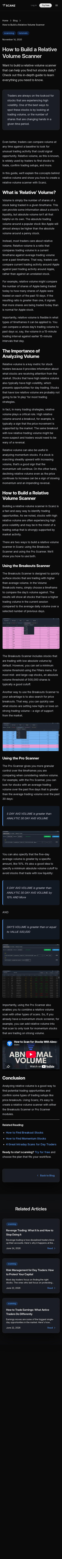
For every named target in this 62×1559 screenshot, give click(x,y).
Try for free (42, 1152)
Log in (34, 5)
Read (50, 1248)
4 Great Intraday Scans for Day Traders (31, 1144)
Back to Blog (47, 1175)
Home (5, 20)
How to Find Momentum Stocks (26, 1138)
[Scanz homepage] (8, 5)
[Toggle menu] (57, 5)
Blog (15, 20)
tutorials (23, 33)
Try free (45, 5)
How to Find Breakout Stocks (24, 1132)
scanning (9, 33)
